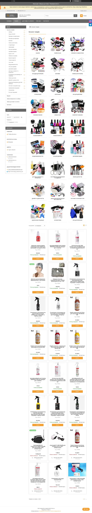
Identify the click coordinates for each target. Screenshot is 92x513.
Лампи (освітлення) (77, 73)
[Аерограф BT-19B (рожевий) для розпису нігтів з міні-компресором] (77, 469)
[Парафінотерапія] (38, 106)
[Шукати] (75, 15)
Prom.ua (52, 508)
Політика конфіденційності (55, 511)
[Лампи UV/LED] (58, 44)
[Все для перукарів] (77, 211)
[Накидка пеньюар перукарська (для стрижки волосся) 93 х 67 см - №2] (57, 270)
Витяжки (57, 73)
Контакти (46, 21)
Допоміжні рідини (77, 156)
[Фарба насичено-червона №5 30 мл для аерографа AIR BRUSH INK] (57, 337)
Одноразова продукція (38, 220)
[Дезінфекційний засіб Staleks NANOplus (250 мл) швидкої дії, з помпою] (38, 369)
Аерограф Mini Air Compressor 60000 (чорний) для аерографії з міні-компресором (38, 447)
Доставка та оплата (28, 21)
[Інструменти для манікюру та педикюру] (58, 168)
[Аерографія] (58, 85)
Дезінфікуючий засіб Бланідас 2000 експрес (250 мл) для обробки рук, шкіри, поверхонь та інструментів (77, 380)
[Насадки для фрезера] (38, 65)
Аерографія (58, 94)
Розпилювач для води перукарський (58, 479)
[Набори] (38, 44)
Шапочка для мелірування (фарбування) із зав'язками (38, 279)
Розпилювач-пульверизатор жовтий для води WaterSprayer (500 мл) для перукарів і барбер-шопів (37, 413)
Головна (9, 21)
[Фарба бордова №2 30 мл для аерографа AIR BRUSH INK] (77, 436)
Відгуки (8, 95)
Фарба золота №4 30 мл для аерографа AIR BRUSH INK (38, 346)
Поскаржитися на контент (44, 511)
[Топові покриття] (58, 126)
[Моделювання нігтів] (38, 147)
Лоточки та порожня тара (77, 198)
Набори (38, 53)
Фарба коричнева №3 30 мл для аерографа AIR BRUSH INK (77, 313)
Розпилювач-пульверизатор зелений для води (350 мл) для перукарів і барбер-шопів (77, 413)
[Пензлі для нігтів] (77, 168)
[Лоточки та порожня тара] (77, 189)
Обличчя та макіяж (77, 115)
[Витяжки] (58, 65)
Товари (16, 21)
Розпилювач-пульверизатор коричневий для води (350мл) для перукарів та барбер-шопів (37, 314)
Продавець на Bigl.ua (46, 509)
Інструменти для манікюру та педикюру (58, 177)
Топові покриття (57, 135)
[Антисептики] (58, 211)
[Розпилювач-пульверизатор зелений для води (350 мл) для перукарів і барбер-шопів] (77, 403)
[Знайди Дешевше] (11, 17)
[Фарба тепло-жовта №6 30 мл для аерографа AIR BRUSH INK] (77, 337)
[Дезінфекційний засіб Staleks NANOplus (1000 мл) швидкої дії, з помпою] (57, 236)
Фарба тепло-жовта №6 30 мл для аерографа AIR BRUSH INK (77, 347)
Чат (87, 509)
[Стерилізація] (38, 85)
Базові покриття (37, 135)
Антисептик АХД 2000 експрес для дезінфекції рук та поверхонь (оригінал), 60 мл (77, 247)
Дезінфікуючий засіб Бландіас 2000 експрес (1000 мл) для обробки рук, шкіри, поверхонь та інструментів (37, 480)
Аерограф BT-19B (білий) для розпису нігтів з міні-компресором (57, 446)
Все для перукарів (77, 220)
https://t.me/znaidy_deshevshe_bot (15, 171)
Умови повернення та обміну (13, 98)
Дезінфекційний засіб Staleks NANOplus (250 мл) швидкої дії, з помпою (38, 379)
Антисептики (57, 220)
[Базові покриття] (38, 126)
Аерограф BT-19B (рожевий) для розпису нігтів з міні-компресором (77, 479)
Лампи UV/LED (57, 53)
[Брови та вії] (58, 106)
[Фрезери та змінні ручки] (77, 44)
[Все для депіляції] (77, 85)
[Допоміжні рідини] (77, 147)
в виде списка (86, 226)
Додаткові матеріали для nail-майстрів (57, 199)
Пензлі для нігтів (77, 176)
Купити (38, 258)
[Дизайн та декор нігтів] (38, 189)
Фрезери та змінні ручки (77, 53)
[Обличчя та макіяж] (77, 106)
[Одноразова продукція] (38, 211)
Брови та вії (58, 115)
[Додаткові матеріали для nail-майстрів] (58, 189)
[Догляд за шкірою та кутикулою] (38, 168)
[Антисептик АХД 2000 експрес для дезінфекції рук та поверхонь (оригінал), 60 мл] (77, 236)
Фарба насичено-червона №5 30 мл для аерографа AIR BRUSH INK (57, 347)
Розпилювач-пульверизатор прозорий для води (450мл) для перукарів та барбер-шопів (57, 314)
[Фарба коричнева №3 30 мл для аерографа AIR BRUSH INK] (77, 303)
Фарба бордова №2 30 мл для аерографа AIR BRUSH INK (77, 446)
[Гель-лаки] (77, 126)
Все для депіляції (77, 94)
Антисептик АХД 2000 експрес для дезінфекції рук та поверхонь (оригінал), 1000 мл (57, 380)
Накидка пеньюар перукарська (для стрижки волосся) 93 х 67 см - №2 (58, 280)
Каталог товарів (10, 29)
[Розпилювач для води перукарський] (57, 469)
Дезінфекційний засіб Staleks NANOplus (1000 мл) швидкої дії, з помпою (57, 246)
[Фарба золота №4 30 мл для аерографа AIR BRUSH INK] (38, 337)
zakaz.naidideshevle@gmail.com (15, 169)
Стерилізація (37, 94)
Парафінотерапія (37, 115)
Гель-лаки (77, 135)
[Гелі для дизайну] (58, 147)
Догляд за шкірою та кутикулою (37, 177)
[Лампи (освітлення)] (77, 65)
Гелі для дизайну (57, 156)
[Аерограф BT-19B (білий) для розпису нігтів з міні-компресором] (57, 436)
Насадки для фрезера (37, 73)
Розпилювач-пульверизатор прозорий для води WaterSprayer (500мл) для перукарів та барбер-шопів (77, 280)
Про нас (38, 21)
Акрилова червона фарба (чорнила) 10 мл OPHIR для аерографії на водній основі (37, 246)
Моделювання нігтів (37, 156)
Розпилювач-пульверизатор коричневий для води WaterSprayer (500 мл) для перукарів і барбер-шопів (57, 413)
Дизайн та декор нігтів (38, 198)
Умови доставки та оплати (13, 101)
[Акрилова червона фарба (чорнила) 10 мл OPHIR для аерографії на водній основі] (38, 236)
